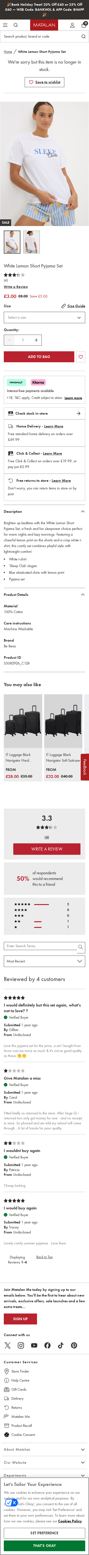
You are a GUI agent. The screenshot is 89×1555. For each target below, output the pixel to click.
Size (7, 306)
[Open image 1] (12, 242)
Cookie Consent (23, 1434)
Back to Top (44, 1257)
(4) (6, 280)
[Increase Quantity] (36, 340)
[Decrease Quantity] (9, 340)
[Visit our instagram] (21, 1345)
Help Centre (20, 1380)
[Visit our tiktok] (61, 1345)
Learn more (73, 398)
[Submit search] (15, 25)
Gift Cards (18, 1389)
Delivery (17, 1398)
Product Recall (21, 1425)
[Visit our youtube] (34, 1345)
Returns (16, 1407)
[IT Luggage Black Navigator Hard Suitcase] (23, 721)
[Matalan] (44, 25)
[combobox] (44, 317)
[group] (19, 773)
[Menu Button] (5, 25)
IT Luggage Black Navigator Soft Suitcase (63, 757)
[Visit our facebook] (47, 1345)
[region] (44, 1516)
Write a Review (16, 287)
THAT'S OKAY (44, 1545)
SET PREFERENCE (44, 1533)
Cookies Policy (70, 1521)
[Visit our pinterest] (74, 1345)
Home (8, 52)
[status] (22, 340)
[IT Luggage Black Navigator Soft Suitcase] (63, 721)
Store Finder (20, 1371)
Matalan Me (20, 1416)
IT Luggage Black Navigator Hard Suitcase (18, 757)
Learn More (53, 426)
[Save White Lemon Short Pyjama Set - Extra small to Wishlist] (31, 82)
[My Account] (72, 25)
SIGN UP (20, 1319)
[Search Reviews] (81, 947)
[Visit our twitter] (7, 1345)
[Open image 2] (31, 242)
